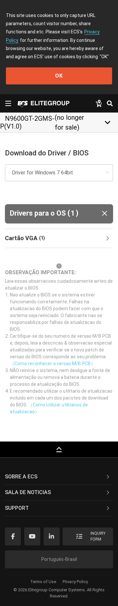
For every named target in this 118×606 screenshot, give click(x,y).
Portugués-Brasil (59, 559)
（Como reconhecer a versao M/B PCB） (52, 363)
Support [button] (17, 508)
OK (59, 76)
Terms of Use (43, 581)
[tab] (59, 238)
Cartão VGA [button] (25, 238)
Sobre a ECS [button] (21, 476)
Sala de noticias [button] (28, 492)
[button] (59, 213)
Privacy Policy (75, 581)
